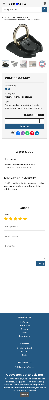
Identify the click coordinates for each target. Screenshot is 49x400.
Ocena (7, 214)
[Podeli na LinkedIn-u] (37, 133)
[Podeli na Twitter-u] (23, 133)
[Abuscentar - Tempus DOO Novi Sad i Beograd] (18, 3)
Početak (25, 322)
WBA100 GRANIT (34, 20)
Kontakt (24, 332)
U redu (24, 394)
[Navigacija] (4, 3)
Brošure (24, 351)
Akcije (24, 355)
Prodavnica (24, 325)
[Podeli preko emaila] (13, 133)
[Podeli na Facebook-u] (18, 133)
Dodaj (41, 263)
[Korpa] (44, 3)
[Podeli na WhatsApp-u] (27, 133)
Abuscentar (24, 317)
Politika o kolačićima (24, 367)
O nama (24, 329)
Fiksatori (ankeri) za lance (14, 20)
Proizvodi (5, 17)
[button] (5, 64)
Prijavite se (24, 336)
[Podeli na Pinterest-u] (32, 133)
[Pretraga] (44, 9)
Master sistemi (24, 348)
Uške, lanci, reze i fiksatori (21, 17)
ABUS (7, 89)
